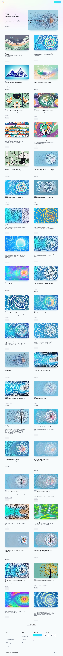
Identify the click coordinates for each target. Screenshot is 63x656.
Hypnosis (31, 6)
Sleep (47, 6)
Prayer (52, 6)
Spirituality (37, 6)
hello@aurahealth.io (15, 652)
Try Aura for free (57, 1)
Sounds (42, 6)
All (13, 6)
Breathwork (8, 6)
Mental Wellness (18, 6)
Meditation (25, 6)
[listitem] (8, 7)
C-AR (51, 653)
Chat (10, 652)
